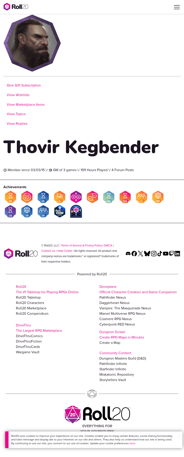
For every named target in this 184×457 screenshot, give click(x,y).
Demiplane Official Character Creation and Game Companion (138, 289)
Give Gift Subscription (24, 85)
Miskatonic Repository (116, 374)
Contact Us (48, 251)
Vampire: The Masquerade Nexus (125, 308)
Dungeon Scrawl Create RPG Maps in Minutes (121, 334)
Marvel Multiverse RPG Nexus (122, 313)
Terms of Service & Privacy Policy (81, 245)
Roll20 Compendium (32, 313)
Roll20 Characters (30, 302)
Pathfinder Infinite (113, 363)
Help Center (64, 251)
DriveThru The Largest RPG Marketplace (39, 328)
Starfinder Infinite (112, 369)
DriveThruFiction (29, 341)
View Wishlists (18, 94)
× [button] (179, 436)
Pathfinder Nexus (112, 297)
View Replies (17, 123)
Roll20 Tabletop (28, 297)
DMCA (108, 245)
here (132, 443)
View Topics (16, 113)
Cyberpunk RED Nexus (117, 324)
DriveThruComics (29, 335)
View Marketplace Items (25, 104)
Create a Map (109, 342)
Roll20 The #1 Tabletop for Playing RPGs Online (47, 289)
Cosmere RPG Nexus (115, 318)
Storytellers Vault (112, 379)
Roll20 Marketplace (31, 308)
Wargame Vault (27, 352)
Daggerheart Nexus (114, 302)
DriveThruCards (28, 346)
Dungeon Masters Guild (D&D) (122, 358)
